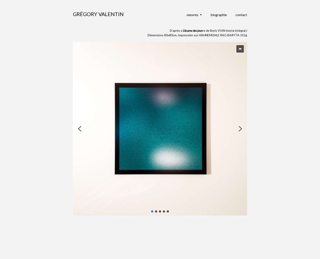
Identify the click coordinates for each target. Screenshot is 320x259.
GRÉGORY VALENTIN (98, 14)
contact (241, 15)
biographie (219, 15)
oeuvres (192, 15)
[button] (240, 48)
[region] (160, 129)
